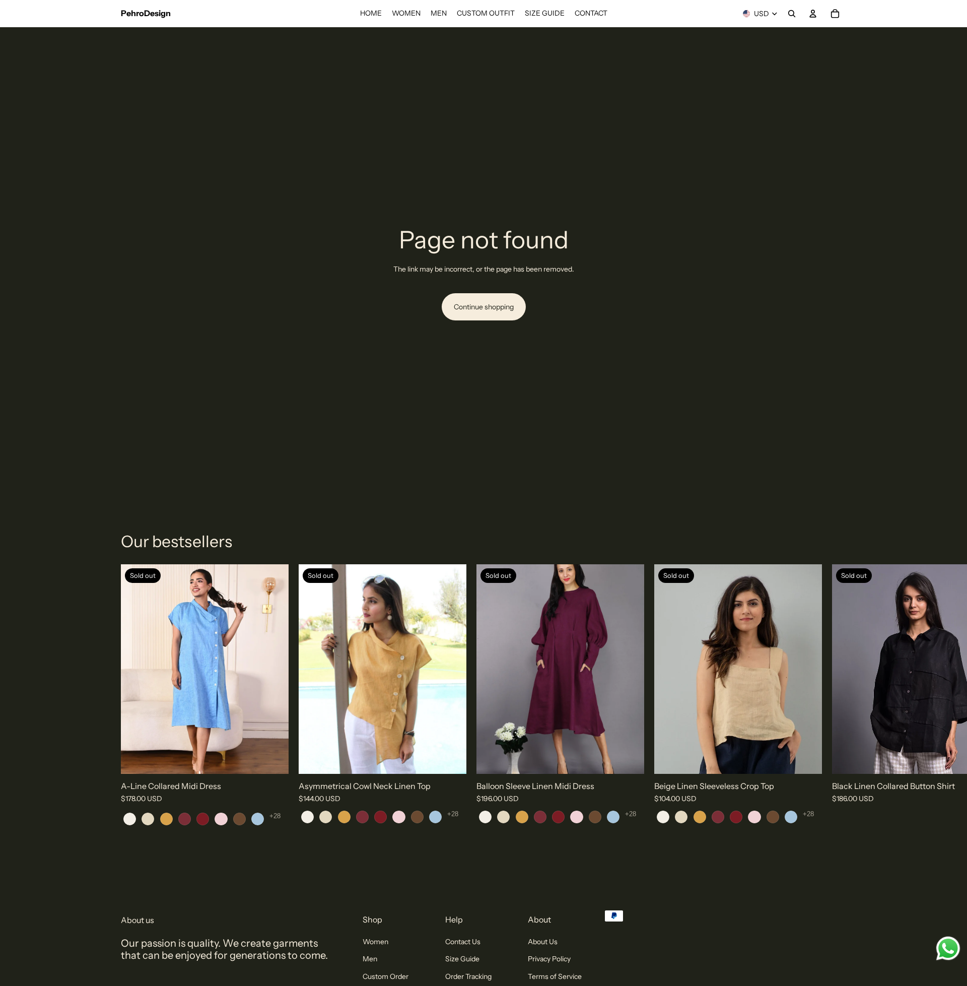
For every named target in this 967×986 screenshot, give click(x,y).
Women (375, 941)
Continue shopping (484, 306)
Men (370, 958)
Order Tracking (468, 975)
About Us (543, 941)
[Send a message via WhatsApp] (948, 948)
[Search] (792, 14)
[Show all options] (275, 815)
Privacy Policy (549, 958)
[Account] (813, 14)
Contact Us (462, 941)
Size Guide (462, 958)
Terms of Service (555, 975)
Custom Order (385, 975)
